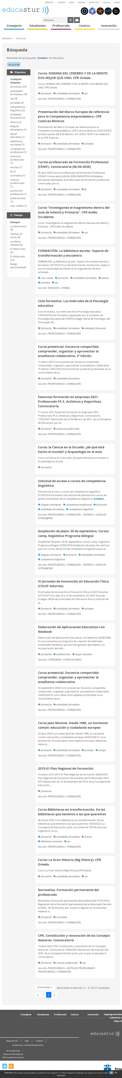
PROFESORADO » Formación (64, 98)
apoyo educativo (17, 135)
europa (16, 167)
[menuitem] (49, 2)
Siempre (15, 222)
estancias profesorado (17, 160)
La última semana (16, 243)
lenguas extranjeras (18, 128)
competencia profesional (18, 150)
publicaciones (63, 654)
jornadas (17, 102)
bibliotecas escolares (17, 143)
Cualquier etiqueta (16, 81)
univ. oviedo (18, 205)
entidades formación (17, 116)
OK (111, 1073)
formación (18, 86)
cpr (13, 98)
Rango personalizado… (18, 267)
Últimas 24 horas (16, 235)
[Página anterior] (38, 995)
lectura (16, 122)
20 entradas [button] (46, 988)
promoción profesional (18, 192)
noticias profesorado (17, 183)
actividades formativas (18, 92)
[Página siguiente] (54, 995)
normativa (17, 175)
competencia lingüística (17, 108)
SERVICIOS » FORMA (59, 288)
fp (13, 171)
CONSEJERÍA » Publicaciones (64, 659)
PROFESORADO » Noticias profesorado (71, 968)
